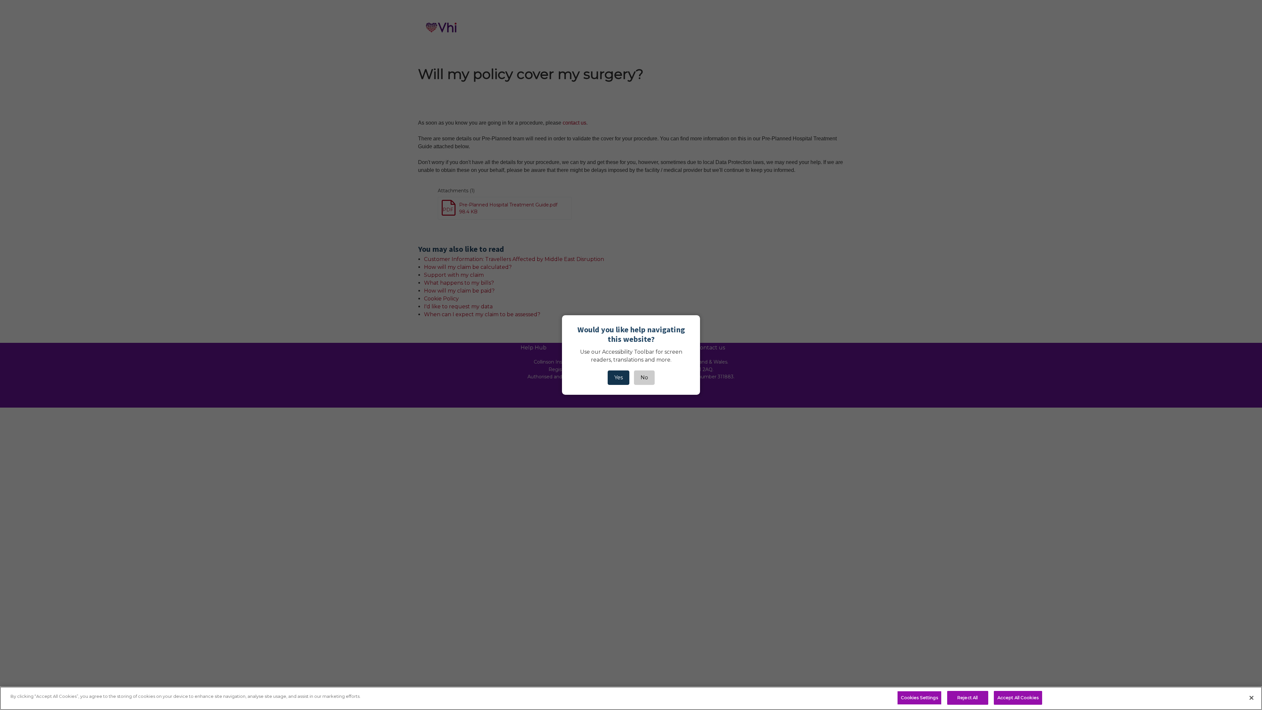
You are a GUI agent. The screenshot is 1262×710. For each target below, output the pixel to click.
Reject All (967, 697)
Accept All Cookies (1018, 697)
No (644, 377)
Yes (618, 377)
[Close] (1251, 698)
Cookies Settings (919, 697)
